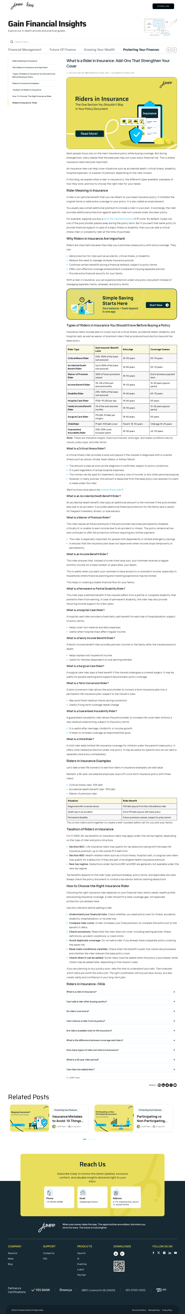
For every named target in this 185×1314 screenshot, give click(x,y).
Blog (10, 1264)
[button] (84, 1139)
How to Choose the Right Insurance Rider (31, 96)
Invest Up (82, 1264)
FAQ (45, 1258)
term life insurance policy (118, 218)
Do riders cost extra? (77, 1011)
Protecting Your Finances (141, 49)
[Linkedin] (163, 1085)
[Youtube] (175, 1085)
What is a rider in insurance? (81, 991)
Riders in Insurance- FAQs (24, 102)
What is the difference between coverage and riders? (94, 1040)
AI (78, 1258)
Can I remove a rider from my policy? (85, 1020)
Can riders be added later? (80, 1069)
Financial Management (24, 49)
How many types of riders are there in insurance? (92, 1050)
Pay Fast (81, 1274)
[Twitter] (167, 1085)
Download (163, 6)
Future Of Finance (63, 49)
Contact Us (48, 1253)
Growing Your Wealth (99, 49)
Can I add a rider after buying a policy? (86, 1001)
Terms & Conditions (139, 1310)
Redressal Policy (154, 1310)
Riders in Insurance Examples (26, 83)
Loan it (80, 1269)
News (11, 1258)
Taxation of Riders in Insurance (26, 90)
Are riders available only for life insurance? (89, 1030)
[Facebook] (159, 1085)
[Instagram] (171, 1085)
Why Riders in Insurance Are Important (30, 67)
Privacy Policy (167, 1310)
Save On (81, 1253)
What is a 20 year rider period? (82, 1059)
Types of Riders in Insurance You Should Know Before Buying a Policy (33, 75)
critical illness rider (111, 489)
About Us (12, 1253)
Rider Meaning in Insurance (24, 61)
